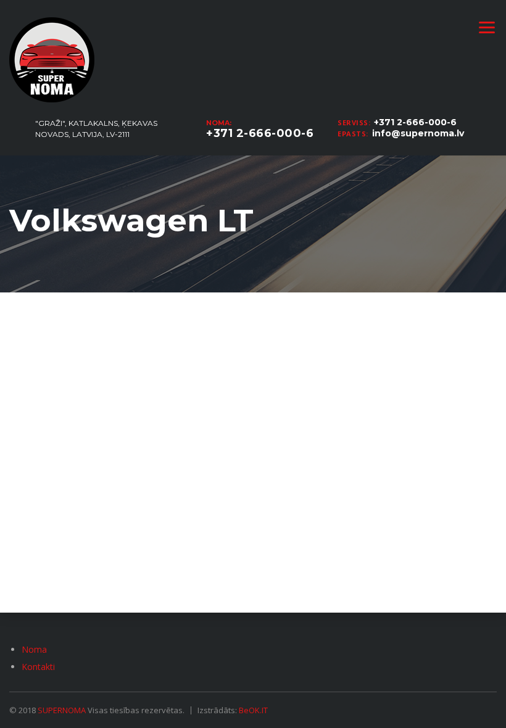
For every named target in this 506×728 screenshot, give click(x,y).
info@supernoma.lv (418, 133)
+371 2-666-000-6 (415, 122)
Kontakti (38, 666)
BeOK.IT (253, 710)
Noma (34, 649)
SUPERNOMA (62, 710)
